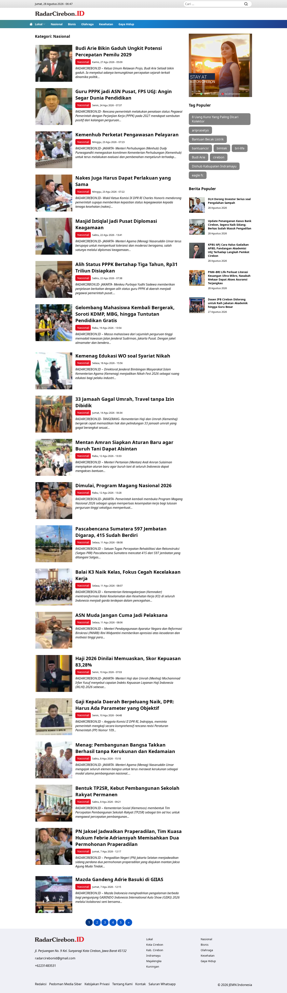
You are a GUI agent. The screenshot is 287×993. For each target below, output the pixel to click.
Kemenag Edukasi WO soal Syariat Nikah (122, 355)
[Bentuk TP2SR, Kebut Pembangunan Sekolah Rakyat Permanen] (53, 803)
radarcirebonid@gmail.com (55, 958)
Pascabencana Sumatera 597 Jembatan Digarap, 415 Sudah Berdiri (121, 531)
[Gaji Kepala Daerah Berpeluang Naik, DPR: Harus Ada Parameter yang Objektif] (53, 716)
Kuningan (152, 966)
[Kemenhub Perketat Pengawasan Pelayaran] (53, 149)
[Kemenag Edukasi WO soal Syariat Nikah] (53, 370)
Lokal (38, 24)
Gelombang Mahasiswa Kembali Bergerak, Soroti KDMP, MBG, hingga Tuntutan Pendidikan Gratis (125, 314)
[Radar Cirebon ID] (59, 14)
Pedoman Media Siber (65, 984)
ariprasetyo (200, 130)
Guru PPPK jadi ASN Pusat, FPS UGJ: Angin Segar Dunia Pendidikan (123, 94)
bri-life (239, 148)
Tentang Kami (122, 984)
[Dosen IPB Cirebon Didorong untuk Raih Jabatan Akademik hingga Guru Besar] (197, 305)
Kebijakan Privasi (97, 984)
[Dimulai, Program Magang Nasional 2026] (53, 500)
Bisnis (72, 24)
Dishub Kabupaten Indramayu (214, 166)
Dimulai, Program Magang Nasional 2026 (123, 485)
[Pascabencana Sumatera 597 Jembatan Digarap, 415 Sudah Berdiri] (53, 543)
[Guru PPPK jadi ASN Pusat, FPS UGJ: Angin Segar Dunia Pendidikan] (53, 106)
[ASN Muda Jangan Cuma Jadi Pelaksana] (53, 630)
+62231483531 (45, 965)
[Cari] (246, 4)
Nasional (56, 24)
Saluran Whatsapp (162, 984)
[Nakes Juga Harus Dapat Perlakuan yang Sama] (53, 192)
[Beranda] (31, 24)
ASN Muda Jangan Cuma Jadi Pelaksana (121, 615)
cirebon (218, 157)
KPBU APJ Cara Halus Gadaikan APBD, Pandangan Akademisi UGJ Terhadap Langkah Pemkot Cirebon (228, 250)
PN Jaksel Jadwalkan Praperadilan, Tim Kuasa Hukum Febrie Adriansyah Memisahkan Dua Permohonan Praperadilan (128, 837)
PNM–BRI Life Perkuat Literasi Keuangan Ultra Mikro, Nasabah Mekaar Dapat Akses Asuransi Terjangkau (229, 277)
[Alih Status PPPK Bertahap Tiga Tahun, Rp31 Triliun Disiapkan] (53, 279)
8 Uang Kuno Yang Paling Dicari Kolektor (215, 119)
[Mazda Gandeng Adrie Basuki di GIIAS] (53, 894)
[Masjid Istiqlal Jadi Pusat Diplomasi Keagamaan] (53, 236)
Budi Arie (198, 157)
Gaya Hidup (126, 24)
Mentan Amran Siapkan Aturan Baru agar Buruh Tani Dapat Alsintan (124, 445)
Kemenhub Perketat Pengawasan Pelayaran (127, 134)
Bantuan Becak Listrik (208, 139)
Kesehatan (106, 24)
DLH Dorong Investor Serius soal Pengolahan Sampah (229, 201)
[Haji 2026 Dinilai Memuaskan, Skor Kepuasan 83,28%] (53, 673)
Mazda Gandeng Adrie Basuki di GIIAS (119, 879)
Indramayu (153, 955)
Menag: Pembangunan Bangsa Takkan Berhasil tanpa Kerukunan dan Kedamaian (125, 747)
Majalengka (153, 961)
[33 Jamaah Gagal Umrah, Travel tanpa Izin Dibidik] (53, 414)
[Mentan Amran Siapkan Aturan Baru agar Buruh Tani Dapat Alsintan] (53, 457)
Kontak (140, 984)
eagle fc (197, 175)
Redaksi (40, 984)
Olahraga (87, 24)
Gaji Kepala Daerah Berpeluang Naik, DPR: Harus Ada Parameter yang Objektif (124, 704)
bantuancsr (200, 148)
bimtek (222, 148)
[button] (40, 24)
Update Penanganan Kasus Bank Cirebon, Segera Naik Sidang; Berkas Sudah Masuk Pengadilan (229, 224)
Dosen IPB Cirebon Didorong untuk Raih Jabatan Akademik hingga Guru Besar (228, 303)
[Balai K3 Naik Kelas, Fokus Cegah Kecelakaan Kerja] (53, 587)
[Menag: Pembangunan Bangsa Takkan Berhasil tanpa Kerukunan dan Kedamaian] (53, 759)
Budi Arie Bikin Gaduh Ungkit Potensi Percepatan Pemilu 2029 (118, 51)
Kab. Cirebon (154, 950)
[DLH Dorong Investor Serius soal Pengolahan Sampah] (197, 205)
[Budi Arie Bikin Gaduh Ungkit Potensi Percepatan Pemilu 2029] (53, 63)
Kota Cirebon (154, 944)
